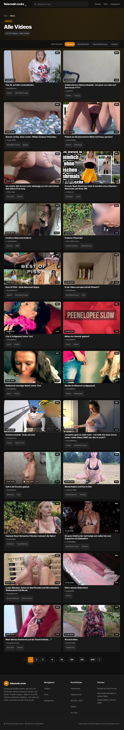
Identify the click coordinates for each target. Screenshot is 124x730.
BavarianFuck (12, 290)
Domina (20, 196)
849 (92, 659)
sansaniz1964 (71, 490)
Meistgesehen (83, 44)
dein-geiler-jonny (72, 241)
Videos (98, 4)
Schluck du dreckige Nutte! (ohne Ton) (23, 385)
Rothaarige (78, 145)
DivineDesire (71, 290)
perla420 (69, 91)
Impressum (75, 688)
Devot (9, 344)
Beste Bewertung (100, 44)
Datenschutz (76, 694)
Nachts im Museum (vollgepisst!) (80, 385)
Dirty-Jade (11, 192)
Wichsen (83, 495)
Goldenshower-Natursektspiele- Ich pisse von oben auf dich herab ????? (90, 86)
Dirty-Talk (10, 196)
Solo (18, 495)
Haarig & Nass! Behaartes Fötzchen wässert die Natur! (31, 536)
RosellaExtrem (12, 594)
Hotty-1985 (11, 140)
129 (71, 659)
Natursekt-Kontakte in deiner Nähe (108, 694)
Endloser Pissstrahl (73, 238)
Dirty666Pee (11, 340)
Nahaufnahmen (86, 246)
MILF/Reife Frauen (21, 93)
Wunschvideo (71, 639)
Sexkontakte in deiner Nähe (108, 701)
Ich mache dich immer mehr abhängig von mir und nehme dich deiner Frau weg (32, 187)
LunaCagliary (71, 542)
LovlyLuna (70, 192)
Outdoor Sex (70, 647)
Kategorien (115, 4)
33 (62, 659)
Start (5, 16)
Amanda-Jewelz (13, 643)
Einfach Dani (70, 643)
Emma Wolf (11, 539)
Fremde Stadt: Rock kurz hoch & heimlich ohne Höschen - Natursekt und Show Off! (91, 187)
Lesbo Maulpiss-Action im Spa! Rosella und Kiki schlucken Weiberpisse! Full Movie (32, 588)
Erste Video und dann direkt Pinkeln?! (82, 287)
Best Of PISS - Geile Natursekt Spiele (22, 287)
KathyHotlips (71, 140)
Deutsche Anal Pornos (108, 689)
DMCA (73, 706)
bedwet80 (70, 591)
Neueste (69, 44)
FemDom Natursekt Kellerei (18, 238)
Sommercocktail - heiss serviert (20, 435)
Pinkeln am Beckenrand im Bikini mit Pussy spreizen (89, 137)
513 (82, 659)
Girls (106, 4)
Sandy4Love (12, 438)
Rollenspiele (78, 393)
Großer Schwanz (72, 246)
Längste (114, 44)
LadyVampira (12, 241)
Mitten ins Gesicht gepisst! (77, 336)
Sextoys (77, 95)
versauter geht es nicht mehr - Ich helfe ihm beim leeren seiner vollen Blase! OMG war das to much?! (91, 436)
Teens (78, 196)
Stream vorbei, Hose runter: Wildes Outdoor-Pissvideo (31, 137)
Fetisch (9, 93)
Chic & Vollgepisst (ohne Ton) (19, 336)
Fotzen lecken (27, 598)
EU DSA (74, 713)
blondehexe (11, 490)
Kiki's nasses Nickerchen (76, 587)
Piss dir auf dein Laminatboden (20, 85)
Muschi (25, 145)
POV (83, 295)
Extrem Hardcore (13, 598)
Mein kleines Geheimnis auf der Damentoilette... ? (29, 639)
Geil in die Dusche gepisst (17, 486)
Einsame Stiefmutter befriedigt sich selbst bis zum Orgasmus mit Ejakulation (88, 537)
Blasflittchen (12, 88)
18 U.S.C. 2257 (77, 700)
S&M (17, 246)
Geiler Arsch (19, 443)
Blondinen (69, 196)
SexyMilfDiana (71, 441)
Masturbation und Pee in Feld (78, 486)
